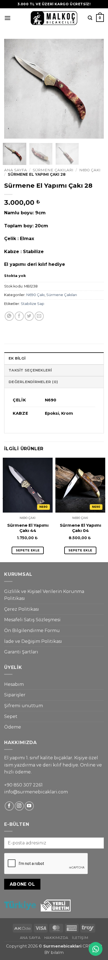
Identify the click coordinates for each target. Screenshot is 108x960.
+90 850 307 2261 (23, 785)
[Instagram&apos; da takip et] (19, 806)
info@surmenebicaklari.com (36, 792)
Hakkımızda (56, 938)
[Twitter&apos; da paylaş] (29, 316)
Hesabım (14, 684)
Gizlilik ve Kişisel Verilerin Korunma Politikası (44, 595)
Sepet (10, 716)
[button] (7, 18)
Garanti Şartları (21, 652)
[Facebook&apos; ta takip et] (9, 806)
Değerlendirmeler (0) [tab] (33, 382)
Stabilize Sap (32, 304)
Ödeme (12, 727)
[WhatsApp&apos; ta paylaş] (9, 316)
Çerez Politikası (21, 609)
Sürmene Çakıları (53, 170)
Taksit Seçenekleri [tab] (30, 370)
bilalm (57, 952)
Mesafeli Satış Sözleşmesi (32, 619)
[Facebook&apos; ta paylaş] (19, 316)
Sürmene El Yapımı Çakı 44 (27, 528)
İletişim (80, 938)
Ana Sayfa (15, 170)
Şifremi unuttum (23, 705)
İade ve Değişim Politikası (33, 641)
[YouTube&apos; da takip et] (29, 806)
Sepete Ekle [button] (28, 550)
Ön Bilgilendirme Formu (32, 630)
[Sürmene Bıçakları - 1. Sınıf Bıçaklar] (54, 18)
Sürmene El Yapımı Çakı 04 (80, 528)
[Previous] (13, 89)
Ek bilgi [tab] (17, 358)
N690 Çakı (90, 170)
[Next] (95, 89)
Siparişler (14, 694)
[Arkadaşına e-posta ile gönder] (39, 316)
